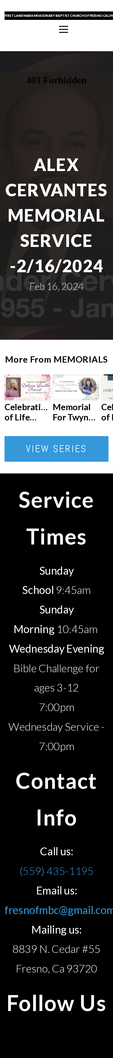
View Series (56, 448)
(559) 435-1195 (57, 870)
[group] (27, 400)
